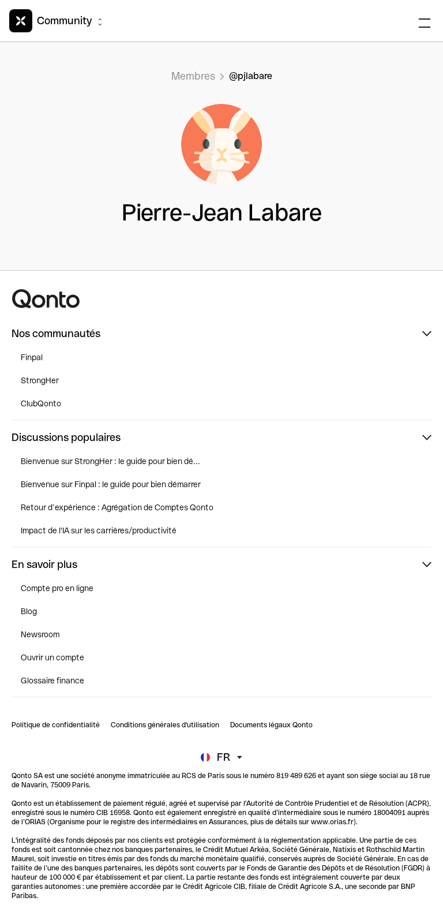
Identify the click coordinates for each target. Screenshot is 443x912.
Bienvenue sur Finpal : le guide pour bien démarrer (111, 484)
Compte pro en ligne (57, 588)
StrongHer (40, 380)
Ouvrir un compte (52, 657)
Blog (29, 611)
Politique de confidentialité (56, 725)
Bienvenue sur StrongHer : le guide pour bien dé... (110, 461)
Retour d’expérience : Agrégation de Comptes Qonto (117, 507)
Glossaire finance (52, 680)
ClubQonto (41, 403)
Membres (193, 76)
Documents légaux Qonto (271, 725)
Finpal (32, 357)
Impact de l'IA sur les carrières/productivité (99, 530)
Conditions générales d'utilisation (165, 725)
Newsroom (40, 634)
